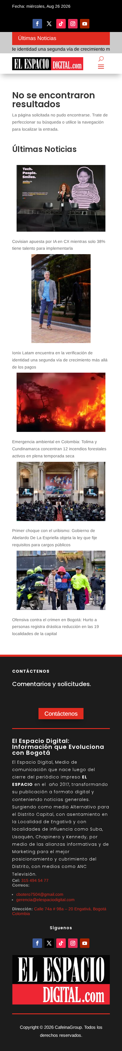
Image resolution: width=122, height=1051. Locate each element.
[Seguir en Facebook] (37, 23)
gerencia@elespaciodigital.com (45, 899)
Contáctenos (61, 713)
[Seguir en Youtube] (84, 23)
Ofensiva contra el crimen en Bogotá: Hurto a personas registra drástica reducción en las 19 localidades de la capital (55, 626)
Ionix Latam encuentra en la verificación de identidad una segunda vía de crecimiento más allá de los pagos (59, 359)
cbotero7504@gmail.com (39, 894)
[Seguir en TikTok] (61, 23)
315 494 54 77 (35, 880)
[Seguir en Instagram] (73, 23)
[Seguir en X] (49, 23)
